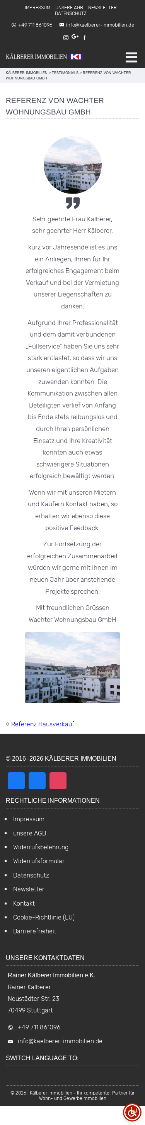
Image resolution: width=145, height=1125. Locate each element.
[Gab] (37, 780)
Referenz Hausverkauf (42, 724)
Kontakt (24, 903)
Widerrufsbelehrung (40, 847)
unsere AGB (69, 7)
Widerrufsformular (39, 861)
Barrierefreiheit (34, 931)
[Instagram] (66, 37)
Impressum (37, 7)
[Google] (75, 37)
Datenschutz (71, 13)
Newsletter (102, 7)
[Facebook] (84, 37)
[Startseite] (44, 56)
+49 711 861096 (35, 25)
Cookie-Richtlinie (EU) (44, 917)
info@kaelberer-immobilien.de (100, 25)
